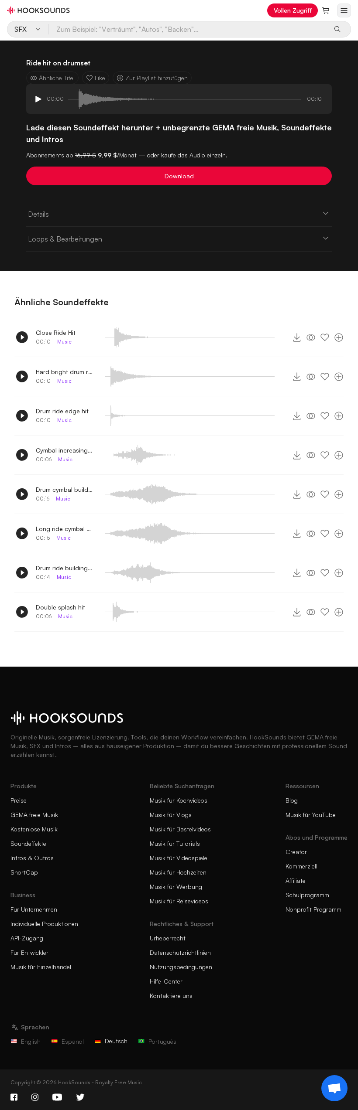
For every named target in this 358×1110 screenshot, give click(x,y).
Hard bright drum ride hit (64, 371)
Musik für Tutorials (175, 843)
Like (100, 78)
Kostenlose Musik (34, 829)
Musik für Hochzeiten (178, 872)
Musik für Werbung (176, 886)
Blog (292, 800)
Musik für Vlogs (171, 814)
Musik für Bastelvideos (180, 829)
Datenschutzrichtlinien (180, 952)
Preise (18, 800)
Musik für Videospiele (178, 857)
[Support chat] (334, 1088)
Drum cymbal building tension (64, 489)
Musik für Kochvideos (178, 800)
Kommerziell (301, 866)
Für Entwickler (29, 952)
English (31, 1041)
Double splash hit (60, 607)
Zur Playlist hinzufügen (156, 78)
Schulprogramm (307, 895)
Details (38, 214)
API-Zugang (26, 938)
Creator (296, 851)
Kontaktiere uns (171, 995)
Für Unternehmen (33, 909)
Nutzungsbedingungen (181, 966)
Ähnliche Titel (57, 78)
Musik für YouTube (311, 814)
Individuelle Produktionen (44, 923)
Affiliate (296, 880)
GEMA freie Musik (34, 814)
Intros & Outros (32, 857)
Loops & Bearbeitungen (65, 239)
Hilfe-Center (166, 981)
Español (73, 1041)
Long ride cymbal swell (64, 528)
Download (179, 176)
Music (64, 341)
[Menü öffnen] (344, 10)
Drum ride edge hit (62, 411)
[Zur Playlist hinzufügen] (339, 337)
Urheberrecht (168, 938)
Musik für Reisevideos (179, 901)
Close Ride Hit (56, 332)
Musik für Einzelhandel (40, 966)
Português (162, 1041)
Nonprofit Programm (313, 909)
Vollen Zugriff (293, 10)
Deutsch (116, 1041)
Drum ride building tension (64, 568)
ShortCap (24, 872)
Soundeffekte (28, 843)
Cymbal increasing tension (64, 450)
